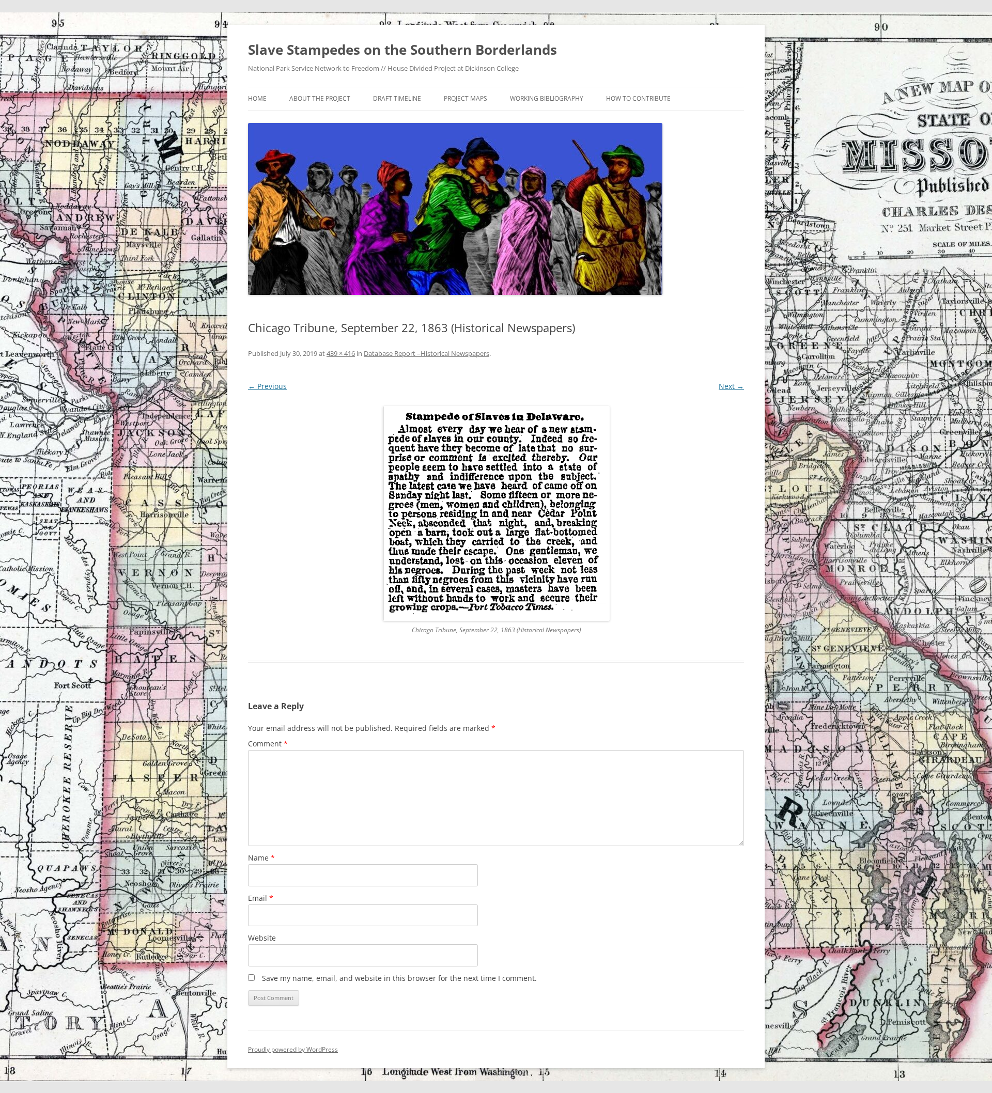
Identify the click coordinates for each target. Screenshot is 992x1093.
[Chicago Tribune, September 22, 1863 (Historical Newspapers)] (496, 513)
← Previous (267, 386)
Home (257, 98)
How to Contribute (638, 98)
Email (260, 898)
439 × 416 (341, 353)
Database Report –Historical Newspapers (426, 353)
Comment (268, 743)
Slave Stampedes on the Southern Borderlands (402, 49)
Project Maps (465, 98)
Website (262, 938)
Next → (731, 386)
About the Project (319, 98)
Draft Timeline (397, 98)
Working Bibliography (546, 98)
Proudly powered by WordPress (293, 1049)
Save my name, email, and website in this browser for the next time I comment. (399, 978)
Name (261, 858)
